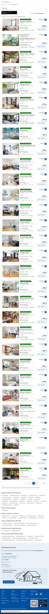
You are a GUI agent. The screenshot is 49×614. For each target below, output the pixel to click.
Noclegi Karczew (43, 501)
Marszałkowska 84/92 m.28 (27, 145)
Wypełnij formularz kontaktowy (9, 557)
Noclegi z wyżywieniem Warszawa (19, 523)
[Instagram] (40, 594)
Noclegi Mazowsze (5, 510)
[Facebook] (32, 594)
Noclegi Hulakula (30, 536)
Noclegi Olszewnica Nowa (14, 503)
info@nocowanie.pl (7, 562)
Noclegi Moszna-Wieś (30, 503)
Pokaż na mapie (27, 22)
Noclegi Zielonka (16, 497)
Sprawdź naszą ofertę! (9, 582)
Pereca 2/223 (23, 69)
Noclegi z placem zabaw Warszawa (19, 525)
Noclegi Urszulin (36, 501)
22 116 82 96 (5, 564)
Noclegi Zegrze (30, 499)
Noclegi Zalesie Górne (13, 501)
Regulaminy (23, 600)
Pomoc (2, 593)
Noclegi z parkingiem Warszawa (7, 525)
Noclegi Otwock (30, 497)
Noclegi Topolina (38, 503)
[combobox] (39, 13)
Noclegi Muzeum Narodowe (20, 536)
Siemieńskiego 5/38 (25, 161)
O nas (2, 595)
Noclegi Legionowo (24, 495)
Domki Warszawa (41, 517)
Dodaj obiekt (23, 591)
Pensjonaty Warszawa (12, 517)
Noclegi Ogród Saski (38, 540)
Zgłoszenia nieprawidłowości (15, 597)
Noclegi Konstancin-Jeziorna (14, 495)
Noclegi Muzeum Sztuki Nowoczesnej (8, 536)
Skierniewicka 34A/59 (26, 407)
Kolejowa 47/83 (24, 470)
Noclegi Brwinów (22, 501)
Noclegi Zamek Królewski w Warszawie (8, 540)
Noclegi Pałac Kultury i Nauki (39, 536)
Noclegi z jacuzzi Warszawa (31, 525)
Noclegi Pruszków (42, 495)
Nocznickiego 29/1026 (26, 191)
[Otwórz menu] (2, 1)
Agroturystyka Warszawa (33, 517)
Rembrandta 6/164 (25, 424)
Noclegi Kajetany (23, 497)
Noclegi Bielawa (22, 503)
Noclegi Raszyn (15, 499)
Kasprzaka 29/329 (25, 207)
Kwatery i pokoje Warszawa (31, 515)
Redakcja (23, 593)
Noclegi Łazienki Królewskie (33, 538)
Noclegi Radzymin (37, 499)
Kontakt (3, 591)
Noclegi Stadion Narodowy (6, 538)
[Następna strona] (47, 483)
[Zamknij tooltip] (15, 12)
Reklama (13, 591)
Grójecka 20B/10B (25, 222)
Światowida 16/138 (25, 361)
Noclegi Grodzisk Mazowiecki (7, 497)
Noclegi (9, 4)
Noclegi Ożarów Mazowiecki (6, 499)
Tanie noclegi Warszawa (6, 530)
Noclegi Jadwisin (5, 503)
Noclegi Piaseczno (5, 495)
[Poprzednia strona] (27, 483)
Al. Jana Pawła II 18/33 (26, 176)
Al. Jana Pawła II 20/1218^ (27, 237)
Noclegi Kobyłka (29, 501)
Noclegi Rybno (16, 504)
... (40, 483)
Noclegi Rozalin (37, 497)
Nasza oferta (4, 598)
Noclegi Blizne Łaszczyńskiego (7, 504)
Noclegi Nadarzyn (23, 499)
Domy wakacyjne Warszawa (22, 517)
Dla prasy (23, 595)
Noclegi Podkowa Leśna (33, 495)
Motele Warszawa (40, 515)
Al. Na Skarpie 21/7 (25, 455)
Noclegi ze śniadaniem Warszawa (32, 523)
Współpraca (3, 603)
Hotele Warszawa (14, 515)
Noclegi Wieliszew (5, 501)
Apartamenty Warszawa (6, 515)
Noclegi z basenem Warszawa (7, 523)
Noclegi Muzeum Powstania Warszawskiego (20, 538)
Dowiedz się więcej (21, 16)
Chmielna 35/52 (24, 253)
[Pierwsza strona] (25, 483)
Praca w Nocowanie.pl (14, 594)
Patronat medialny (15, 601)
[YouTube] (36, 594)
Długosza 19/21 (24, 440)
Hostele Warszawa (22, 515)
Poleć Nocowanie (5, 600)
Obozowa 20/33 (24, 283)
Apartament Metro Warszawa (27, 39)
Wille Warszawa (4, 517)
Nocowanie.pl (3, 4)
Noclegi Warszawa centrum (16, 530)
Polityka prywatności (25, 598)
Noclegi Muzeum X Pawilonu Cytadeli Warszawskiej (25, 540)
